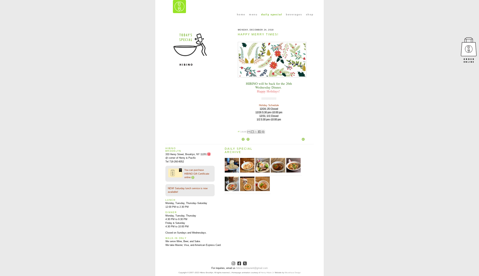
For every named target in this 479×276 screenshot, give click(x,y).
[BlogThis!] (252, 132)
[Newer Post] (243, 139)
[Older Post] (248, 139)
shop (310, 14)
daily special (271, 14)
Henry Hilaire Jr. (267, 273)
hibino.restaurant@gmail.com (252, 268)
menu (253, 14)
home (241, 14)
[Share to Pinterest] (263, 132)
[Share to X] (256, 132)
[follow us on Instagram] (234, 264)
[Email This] (249, 132)
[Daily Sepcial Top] (303, 139)
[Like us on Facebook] (239, 264)
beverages (294, 14)
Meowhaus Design (293, 273)
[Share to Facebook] (259, 132)
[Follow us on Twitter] (245, 264)
